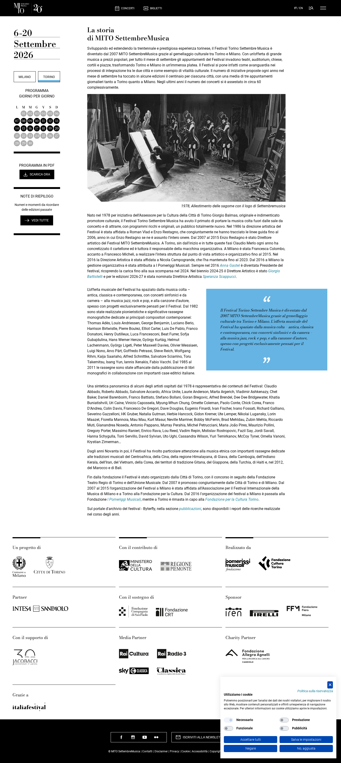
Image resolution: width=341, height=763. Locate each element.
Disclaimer (161, 751)
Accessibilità (200, 751)
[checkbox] (228, 720)
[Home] (62, 8)
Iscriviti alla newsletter (204, 737)
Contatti (147, 751)
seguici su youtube (144, 739)
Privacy (174, 751)
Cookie (185, 751)
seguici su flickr (156, 739)
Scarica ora (40, 174)
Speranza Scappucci (219, 276)
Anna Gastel (230, 265)
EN (301, 8)
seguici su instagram (132, 739)
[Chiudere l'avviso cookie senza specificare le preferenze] (330, 684)
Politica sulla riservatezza (315, 691)
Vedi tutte (40, 220)
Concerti (127, 8)
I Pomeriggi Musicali (124, 499)
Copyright (216, 751)
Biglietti (156, 8)
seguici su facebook (121, 739)
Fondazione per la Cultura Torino (231, 499)
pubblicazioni (190, 509)
